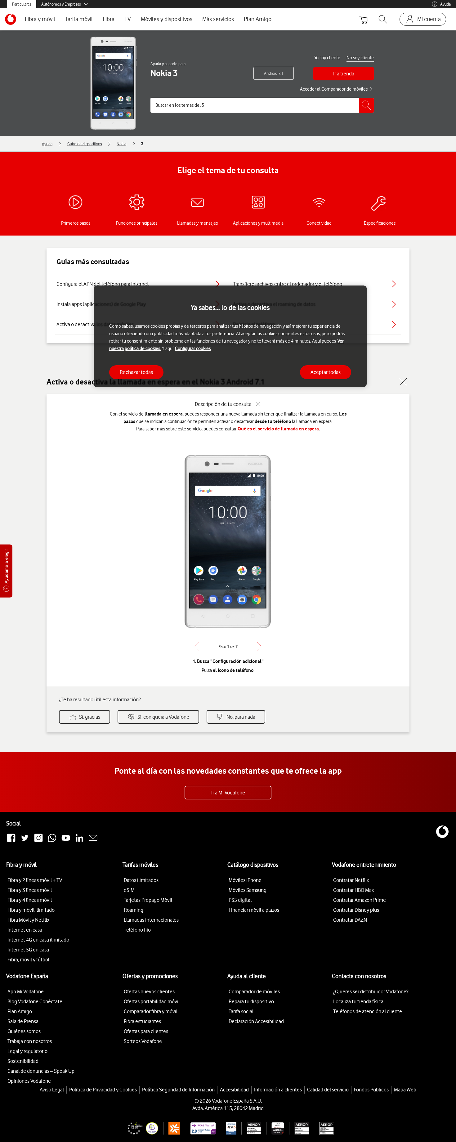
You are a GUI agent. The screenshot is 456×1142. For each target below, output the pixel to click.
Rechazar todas (136, 372)
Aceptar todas (326, 372)
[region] (230, 336)
